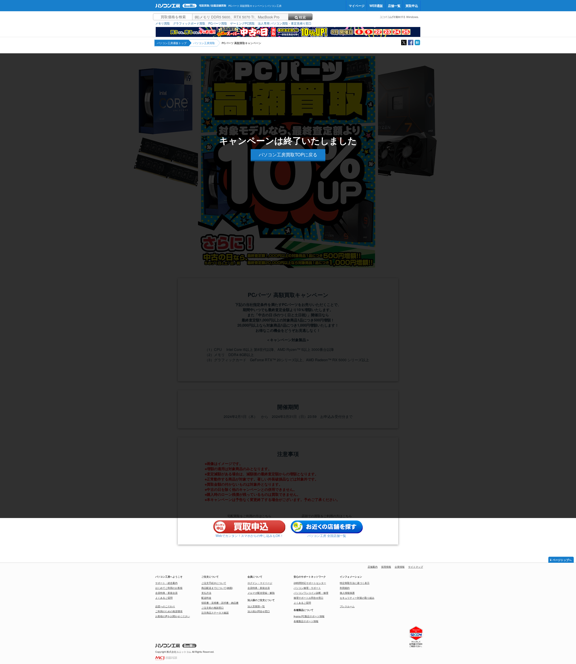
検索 (302, 17)
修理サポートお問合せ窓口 (308, 597)
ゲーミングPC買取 (242, 23)
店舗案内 (373, 566)
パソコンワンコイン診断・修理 (311, 592)
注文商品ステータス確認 (215, 612)
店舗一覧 (394, 5)
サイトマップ (415, 566)
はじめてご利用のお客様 (168, 588)
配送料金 (206, 597)
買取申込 (411, 5)
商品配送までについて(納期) (217, 588)
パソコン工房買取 (204, 43)
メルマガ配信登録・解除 (261, 592)
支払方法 (206, 592)
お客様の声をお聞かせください (172, 616)
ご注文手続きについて (213, 583)
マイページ (356, 5)
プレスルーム (347, 606)
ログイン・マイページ (260, 583)
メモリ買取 (162, 23)
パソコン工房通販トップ (172, 43)
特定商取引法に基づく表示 (354, 583)
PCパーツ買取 (217, 23)
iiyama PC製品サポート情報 (309, 616)
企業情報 (400, 566)
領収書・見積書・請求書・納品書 (219, 602)
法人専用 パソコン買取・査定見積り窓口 (284, 23)
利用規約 (345, 588)
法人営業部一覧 (256, 606)
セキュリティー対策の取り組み (357, 597)
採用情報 (386, 566)
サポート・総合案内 (166, 583)
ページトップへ (562, 560)
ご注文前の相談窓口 (212, 607)
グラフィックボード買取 (189, 23)
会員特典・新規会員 (166, 592)
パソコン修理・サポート (307, 588)
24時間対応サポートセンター (310, 583)
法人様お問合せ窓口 (259, 611)
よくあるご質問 (164, 597)
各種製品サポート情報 (306, 621)
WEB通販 (376, 5)
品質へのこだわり (165, 606)
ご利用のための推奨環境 (168, 611)
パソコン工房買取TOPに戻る (288, 154)
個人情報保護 (347, 592)
